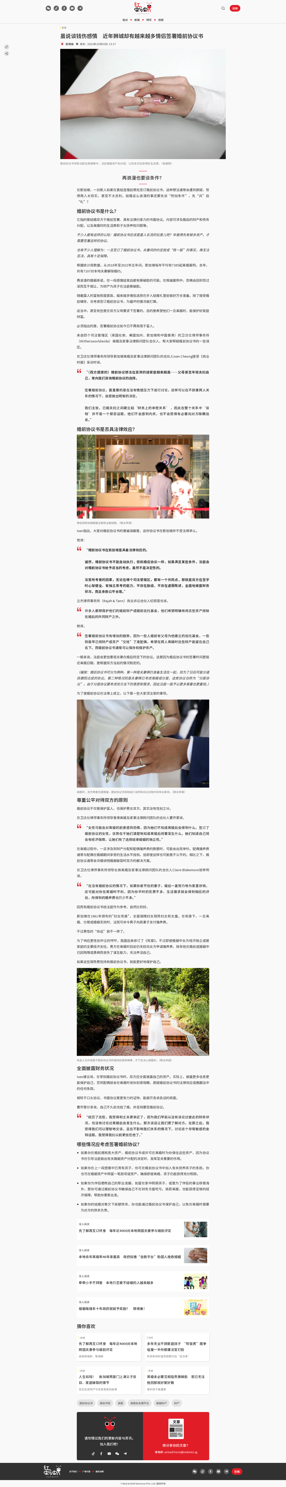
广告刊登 (86, 1471)
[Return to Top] (278, 1481)
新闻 (137, 20)
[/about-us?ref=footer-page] (48, 8)
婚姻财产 (161, 1403)
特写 (149, 20)
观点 (125, 20)
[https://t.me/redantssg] (80, 8)
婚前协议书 (86, 1403)
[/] (143, 8)
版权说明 (100, 1471)
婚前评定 (105, 1403)
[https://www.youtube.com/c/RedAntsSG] (72, 8)
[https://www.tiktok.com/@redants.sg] (56, 8)
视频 (161, 20)
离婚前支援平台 (139, 1403)
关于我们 (73, 1471)
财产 (176, 1403)
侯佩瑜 (70, 44)
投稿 (235, 8)
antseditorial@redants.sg (181, 1452)
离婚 (120, 1403)
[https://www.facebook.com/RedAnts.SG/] (64, 8)
